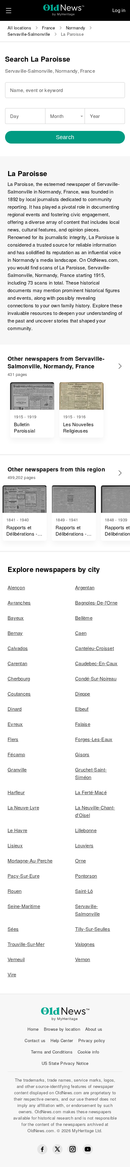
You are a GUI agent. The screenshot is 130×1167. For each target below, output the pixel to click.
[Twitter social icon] (57, 1149)
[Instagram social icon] (73, 1149)
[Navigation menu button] (8, 10)
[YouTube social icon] (88, 1149)
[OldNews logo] (64, 8)
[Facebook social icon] (42, 1149)
